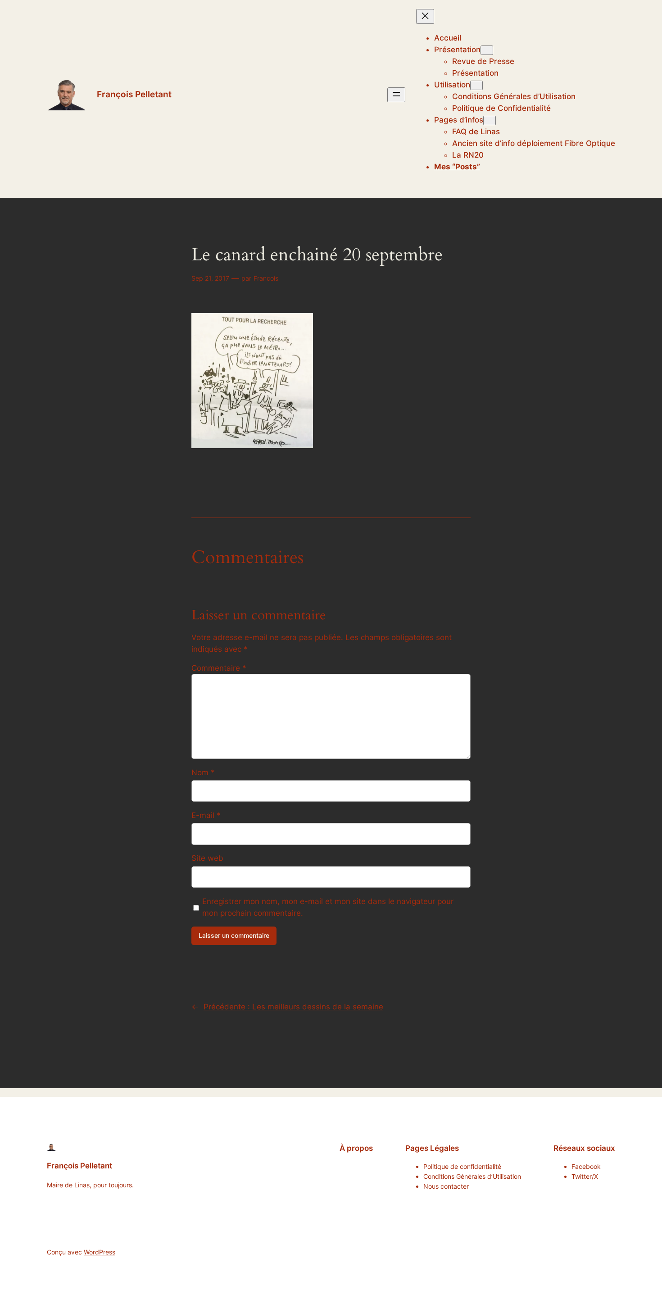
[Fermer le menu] (425, 16)
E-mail (206, 815)
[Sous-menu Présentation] (487, 50)
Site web (207, 858)
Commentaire (218, 667)
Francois (266, 278)
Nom (203, 772)
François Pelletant (134, 94)
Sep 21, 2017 (210, 278)
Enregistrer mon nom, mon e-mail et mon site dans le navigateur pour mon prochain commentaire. (327, 907)
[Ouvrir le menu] (396, 94)
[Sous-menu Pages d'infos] (489, 120)
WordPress (99, 1252)
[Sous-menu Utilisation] (476, 85)
